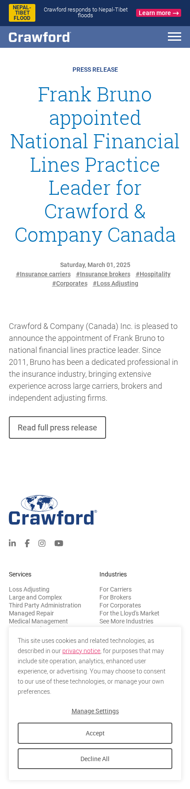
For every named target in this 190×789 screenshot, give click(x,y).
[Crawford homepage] (95, 510)
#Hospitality (153, 274)
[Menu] (174, 37)
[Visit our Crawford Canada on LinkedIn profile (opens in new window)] (12, 542)
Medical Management (38, 621)
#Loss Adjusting (115, 283)
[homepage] (55, 36)
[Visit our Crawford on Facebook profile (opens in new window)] (27, 542)
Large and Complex (35, 597)
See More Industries (126, 621)
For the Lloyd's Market (129, 613)
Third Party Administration (45, 605)
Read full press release (57, 427)
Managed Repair (31, 613)
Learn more (155, 12)
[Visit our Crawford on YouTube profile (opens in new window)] (58, 542)
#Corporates (69, 283)
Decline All (95, 758)
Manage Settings (95, 711)
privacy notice (81, 650)
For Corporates (120, 605)
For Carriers (115, 589)
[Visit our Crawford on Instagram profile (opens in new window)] (42, 542)
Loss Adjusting (29, 589)
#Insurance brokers (103, 274)
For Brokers (115, 597)
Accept (95, 733)
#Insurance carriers (43, 274)
